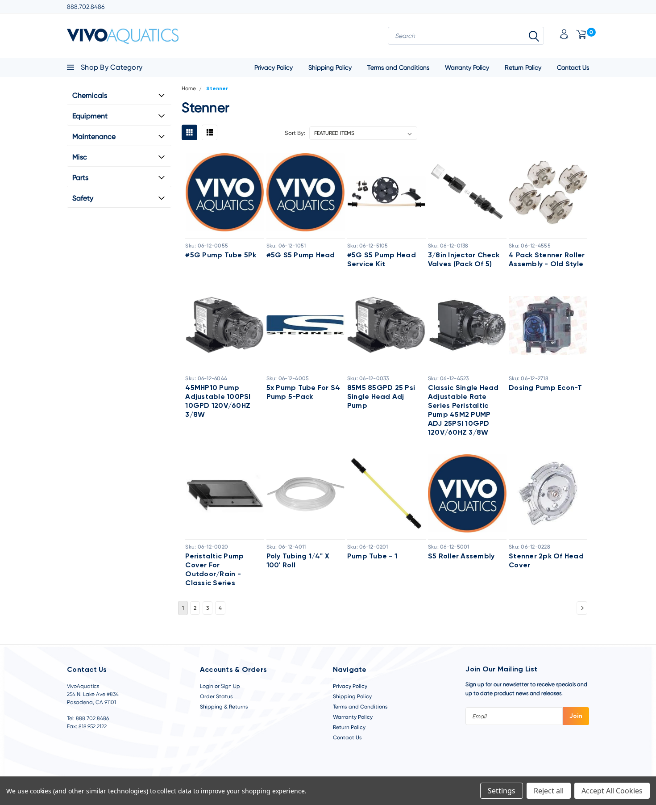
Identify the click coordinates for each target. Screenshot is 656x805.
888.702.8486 (85, 6)
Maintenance (94, 136)
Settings (501, 791)
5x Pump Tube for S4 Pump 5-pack (303, 393)
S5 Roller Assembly (461, 556)
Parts (80, 177)
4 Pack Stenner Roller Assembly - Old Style (547, 260)
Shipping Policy (330, 67)
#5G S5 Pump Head (300, 255)
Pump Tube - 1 (372, 556)
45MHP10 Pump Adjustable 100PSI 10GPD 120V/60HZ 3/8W (217, 402)
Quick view (225, 192)
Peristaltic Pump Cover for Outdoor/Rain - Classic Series (214, 570)
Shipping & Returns (224, 707)
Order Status (216, 696)
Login (206, 686)
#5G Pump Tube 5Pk (220, 255)
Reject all (549, 791)
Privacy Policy (273, 67)
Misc (79, 157)
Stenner (217, 89)
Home (189, 88)
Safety (82, 198)
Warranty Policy (467, 67)
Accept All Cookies (612, 791)
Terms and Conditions (398, 67)
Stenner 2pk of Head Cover (546, 561)
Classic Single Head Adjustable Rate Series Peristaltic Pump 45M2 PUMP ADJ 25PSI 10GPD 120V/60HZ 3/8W (463, 410)
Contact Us (573, 67)
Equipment (90, 116)
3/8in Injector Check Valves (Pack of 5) (463, 260)
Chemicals (89, 95)
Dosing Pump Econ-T (545, 388)
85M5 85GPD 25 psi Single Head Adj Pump (381, 397)
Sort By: (295, 133)
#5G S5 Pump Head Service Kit (381, 260)
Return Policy (523, 67)
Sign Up (230, 686)
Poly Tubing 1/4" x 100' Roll (298, 561)
